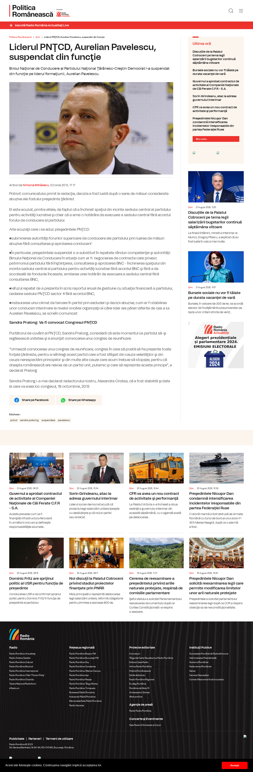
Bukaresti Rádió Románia (82, 692)
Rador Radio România (140, 711)
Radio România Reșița (80, 679)
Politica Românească (20, 37)
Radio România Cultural (21, 662)
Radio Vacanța (76, 705)
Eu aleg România (137, 684)
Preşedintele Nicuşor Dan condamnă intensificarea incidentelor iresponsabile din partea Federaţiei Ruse (216, 124)
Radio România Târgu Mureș (83, 684)
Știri (38, 37)
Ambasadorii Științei (139, 692)
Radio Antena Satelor (20, 658)
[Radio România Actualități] (39, 11)
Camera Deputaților (199, 675)
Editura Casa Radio (138, 662)
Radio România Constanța (82, 666)
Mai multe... (202, 139)
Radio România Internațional (23, 671)
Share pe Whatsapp (82, 400)
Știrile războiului (137, 675)
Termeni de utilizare (59, 738)
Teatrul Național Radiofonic (22, 684)
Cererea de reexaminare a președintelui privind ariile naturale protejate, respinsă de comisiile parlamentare (156, 573)
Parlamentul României (200, 666)
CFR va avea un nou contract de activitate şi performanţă (216, 109)
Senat (192, 671)
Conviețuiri (134, 654)
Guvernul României (199, 662)
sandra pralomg (29, 420)
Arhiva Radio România (140, 666)
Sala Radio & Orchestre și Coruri (145, 725)
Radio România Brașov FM (82, 654)
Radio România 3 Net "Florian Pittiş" (27, 675)
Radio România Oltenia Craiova (85, 671)
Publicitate (16, 738)
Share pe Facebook (35, 400)
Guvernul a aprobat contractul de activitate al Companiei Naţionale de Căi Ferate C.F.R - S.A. (216, 85)
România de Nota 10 (139, 688)
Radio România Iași (79, 675)
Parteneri (35, 738)
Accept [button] (234, 765)
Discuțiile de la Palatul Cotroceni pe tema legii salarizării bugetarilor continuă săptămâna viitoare (216, 57)
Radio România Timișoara (82, 688)
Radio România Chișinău (21, 679)
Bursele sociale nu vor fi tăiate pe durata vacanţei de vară (216, 72)
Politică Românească (140, 671)
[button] (103, 765)
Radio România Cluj (79, 662)
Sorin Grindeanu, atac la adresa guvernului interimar (216, 98)
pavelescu (64, 420)
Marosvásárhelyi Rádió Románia (85, 701)
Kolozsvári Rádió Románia (82, 697)
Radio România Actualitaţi (22, 654)
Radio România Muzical (21, 666)
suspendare (48, 420)
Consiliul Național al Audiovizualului (206, 679)
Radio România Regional (141, 679)
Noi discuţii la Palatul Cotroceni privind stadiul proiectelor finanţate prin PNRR (96, 569)
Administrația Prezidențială (203, 658)
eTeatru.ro (14, 688)
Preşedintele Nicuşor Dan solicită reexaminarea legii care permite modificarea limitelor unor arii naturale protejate (216, 571)
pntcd (13, 420)
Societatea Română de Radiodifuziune (208, 654)
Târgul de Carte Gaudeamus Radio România (151, 658)
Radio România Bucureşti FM (84, 658)
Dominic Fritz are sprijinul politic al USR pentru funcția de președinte (36, 569)
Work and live (135, 697)
